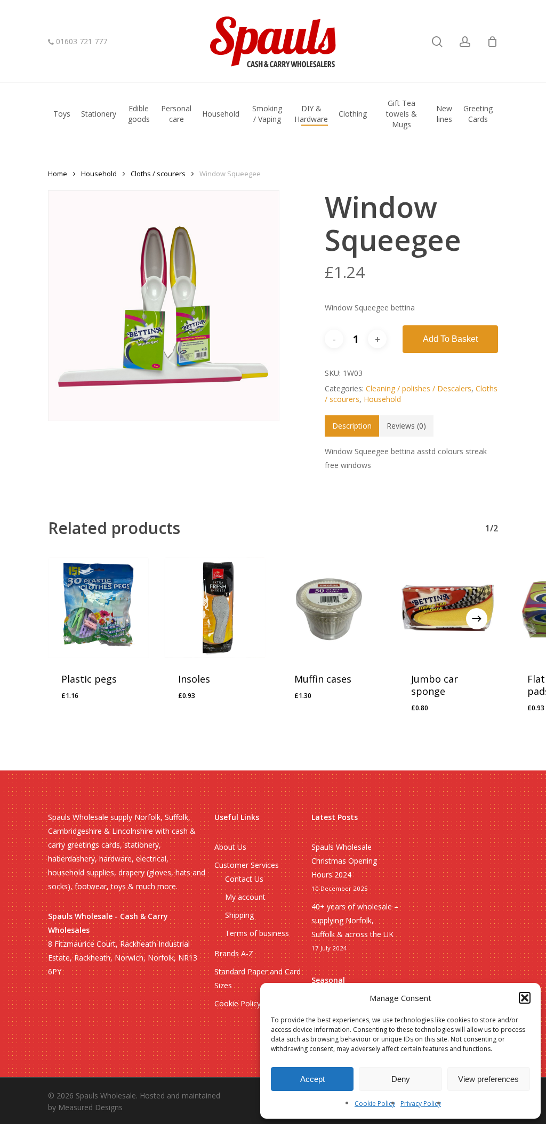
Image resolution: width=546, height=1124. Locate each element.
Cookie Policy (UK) (246, 1003)
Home (57, 173)
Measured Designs (90, 1107)
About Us (230, 847)
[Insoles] (215, 607)
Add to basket (450, 338)
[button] (524, 997)
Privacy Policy (420, 1103)
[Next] (476, 618)
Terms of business (257, 933)
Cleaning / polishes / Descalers (418, 388)
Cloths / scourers (158, 173)
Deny (400, 1079)
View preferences (488, 1079)
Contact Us (244, 879)
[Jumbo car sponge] (448, 607)
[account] (465, 41)
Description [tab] (352, 426)
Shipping (239, 915)
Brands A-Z (233, 953)
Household (99, 173)
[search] (437, 41)
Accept (312, 1079)
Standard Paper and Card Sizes (257, 978)
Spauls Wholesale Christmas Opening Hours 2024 (344, 861)
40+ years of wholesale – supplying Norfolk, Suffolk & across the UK (354, 920)
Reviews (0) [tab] (406, 426)
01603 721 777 (80, 41)
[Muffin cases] (331, 607)
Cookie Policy (375, 1103)
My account (245, 897)
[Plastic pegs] (98, 607)
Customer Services (246, 865)
